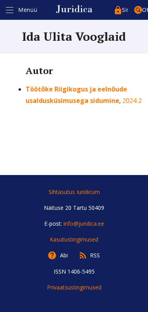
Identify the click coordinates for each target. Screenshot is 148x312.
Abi (64, 255)
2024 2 (132, 100)
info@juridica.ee (84, 223)
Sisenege (125, 9)
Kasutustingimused (74, 239)
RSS (95, 255)
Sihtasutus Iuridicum (74, 192)
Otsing (145, 9)
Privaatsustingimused (74, 287)
